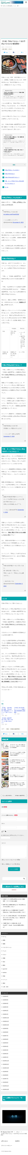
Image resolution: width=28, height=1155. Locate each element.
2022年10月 (6, 1089)
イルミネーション (7, 947)
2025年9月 (5, 1028)
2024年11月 (6, 1064)
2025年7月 (5, 1035)
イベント (5, 979)
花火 (4, 961)
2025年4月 (5, 1046)
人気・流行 (4, 49)
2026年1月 (5, 1014)
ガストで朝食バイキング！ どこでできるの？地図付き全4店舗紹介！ (17, 776)
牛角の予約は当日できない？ (12, 177)
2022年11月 (6, 1086)
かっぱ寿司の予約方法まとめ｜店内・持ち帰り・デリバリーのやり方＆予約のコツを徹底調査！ (17, 761)
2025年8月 (5, 1032)
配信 (4, 965)
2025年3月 (5, 1050)
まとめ (6, 187)
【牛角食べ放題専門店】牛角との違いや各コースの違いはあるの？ (21, 795)
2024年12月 (6, 1060)
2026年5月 (5, 999)
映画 (4, 940)
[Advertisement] (14, 22)
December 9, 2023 (18, 222)
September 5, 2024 (9, 436)
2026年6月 (5, 996)
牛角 (8, 729)
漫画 (4, 943)
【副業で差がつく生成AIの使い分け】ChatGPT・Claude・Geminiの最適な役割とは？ (13, 925)
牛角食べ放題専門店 (15, 729)
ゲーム (4, 936)
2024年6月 (5, 1082)
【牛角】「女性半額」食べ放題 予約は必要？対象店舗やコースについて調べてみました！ (7, 711)
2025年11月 (6, 1021)
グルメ (10, 49)
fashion (5, 972)
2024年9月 (5, 1071)
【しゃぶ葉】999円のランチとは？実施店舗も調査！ (8, 795)
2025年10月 (6, 1025)
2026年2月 (5, 1010)
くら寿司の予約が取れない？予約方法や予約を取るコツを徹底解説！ (17, 768)
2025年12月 (6, 1017)
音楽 (4, 976)
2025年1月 (5, 1057)
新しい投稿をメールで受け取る (11, 864)
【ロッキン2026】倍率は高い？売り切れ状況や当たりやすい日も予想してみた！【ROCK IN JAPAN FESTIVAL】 (14, 917)
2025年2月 (5, 1053)
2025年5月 (5, 1042)
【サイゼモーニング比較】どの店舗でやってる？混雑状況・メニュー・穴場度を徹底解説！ (17, 754)
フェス (4, 951)
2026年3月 (5, 1007)
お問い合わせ (4, 1141)
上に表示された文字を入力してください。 (13, 835)
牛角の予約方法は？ (10, 173)
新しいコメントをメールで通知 (11, 859)
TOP (8, 1132)
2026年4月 (5, 1003)
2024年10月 (6, 1068)
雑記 (4, 983)
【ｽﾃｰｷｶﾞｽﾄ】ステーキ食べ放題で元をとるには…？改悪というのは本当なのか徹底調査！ (17, 746)
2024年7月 (5, 1078)
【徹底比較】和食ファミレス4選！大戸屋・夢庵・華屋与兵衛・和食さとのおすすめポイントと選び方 (17, 784)
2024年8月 (5, 1075)
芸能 (4, 958)
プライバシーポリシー (6, 1145)
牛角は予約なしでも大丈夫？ (12, 170)
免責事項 (17, 1141)
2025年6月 (5, 1039)
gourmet (5, 968)
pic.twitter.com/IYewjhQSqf (11, 214)
